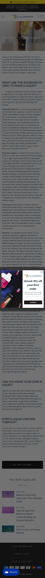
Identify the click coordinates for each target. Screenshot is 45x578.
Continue (33, 302)
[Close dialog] (42, 272)
